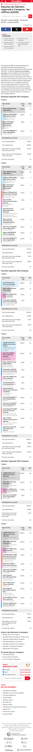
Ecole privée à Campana (10, 657)
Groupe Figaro (21, 729)
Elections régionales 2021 (12, 4)
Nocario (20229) (13, 20)
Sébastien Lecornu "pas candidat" (13, 693)
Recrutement (25, 725)
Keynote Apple (7, 714)
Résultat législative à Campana (12, 641)
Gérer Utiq (28, 727)
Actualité (7, 670)
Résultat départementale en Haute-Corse (16, 637)
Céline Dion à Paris (9, 711)
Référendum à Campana (10, 648)
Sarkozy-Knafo (7, 704)
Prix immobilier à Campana (11, 659)
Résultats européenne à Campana (13, 644)
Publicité (29, 723)
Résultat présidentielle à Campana (13, 639)
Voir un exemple (25, 670)
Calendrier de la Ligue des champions (14, 707)
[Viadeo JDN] (24, 746)
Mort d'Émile (7, 702)
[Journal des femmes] (8, 739)
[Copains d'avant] (8, 746)
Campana (20, 42)
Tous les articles (14, 725)
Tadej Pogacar (7, 697)
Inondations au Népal (9, 690)
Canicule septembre (9, 695)
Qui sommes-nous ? (7, 723)
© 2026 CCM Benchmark (16, 730)
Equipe (15, 723)
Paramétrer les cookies (19, 727)
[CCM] (24, 739)
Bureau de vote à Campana (11, 634)
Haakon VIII (6, 709)
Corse (24, 4)
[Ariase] (8, 750)
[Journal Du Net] (8, 742)
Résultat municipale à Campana (13, 646)
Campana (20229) (8, 654)
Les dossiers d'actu (9, 674)
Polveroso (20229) (13, 22)
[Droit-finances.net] (24, 742)
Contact (7, 725)
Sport (6, 672)
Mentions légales (12, 729)
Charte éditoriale (22, 723)
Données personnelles (7, 727)
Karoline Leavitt (8, 700)
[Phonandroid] (24, 750)
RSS (20, 725)
